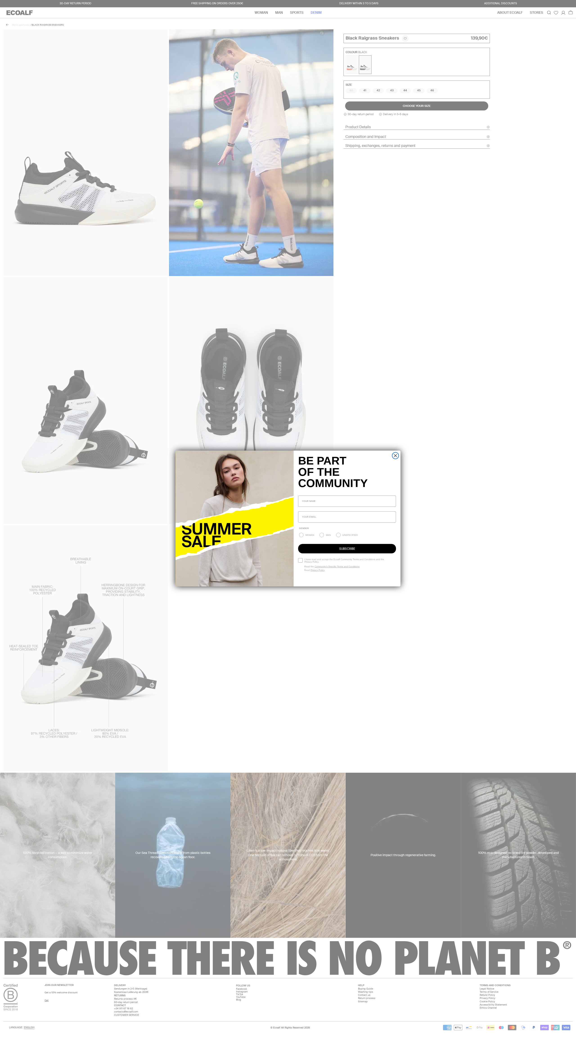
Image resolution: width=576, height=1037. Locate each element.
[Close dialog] (395, 455)
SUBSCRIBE (347, 548)
